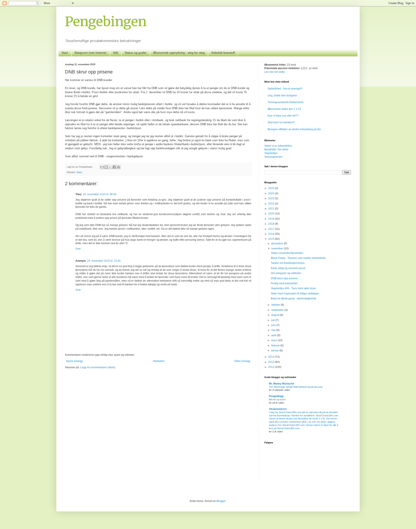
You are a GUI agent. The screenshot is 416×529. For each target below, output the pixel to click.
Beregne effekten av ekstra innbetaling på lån (294, 129)
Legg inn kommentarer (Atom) (97, 367)
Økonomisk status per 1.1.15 (284, 108)
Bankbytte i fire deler (276, 149)
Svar (78, 248)
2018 (271, 223)
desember (277, 243)
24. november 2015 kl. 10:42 (104, 260)
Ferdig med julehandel (284, 283)
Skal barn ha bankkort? (281, 122)
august (275, 314)
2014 (271, 356)
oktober (276, 304)
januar (275, 350)
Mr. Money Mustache (281, 383)
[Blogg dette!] (106, 167)
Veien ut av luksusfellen (278, 145)
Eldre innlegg (242, 361)
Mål (115, 52)
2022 (271, 203)
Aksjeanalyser (278, 409)
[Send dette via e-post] (102, 167)
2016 (271, 233)
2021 (271, 208)
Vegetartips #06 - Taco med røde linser (293, 288)
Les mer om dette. (274, 71)
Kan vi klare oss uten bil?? (283, 115)
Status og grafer (136, 52)
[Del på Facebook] (114, 167)
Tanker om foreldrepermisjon (288, 262)
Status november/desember (287, 253)
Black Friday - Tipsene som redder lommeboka (298, 258)
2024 (271, 193)
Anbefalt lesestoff (223, 52)
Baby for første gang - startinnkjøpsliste (293, 298)
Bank (79, 172)
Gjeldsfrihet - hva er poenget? (285, 88)
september (277, 310)
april (274, 335)
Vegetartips (271, 153)
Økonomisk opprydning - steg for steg (179, 52)
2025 (271, 188)
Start (65, 52)
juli (273, 320)
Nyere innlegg (74, 361)
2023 (271, 198)
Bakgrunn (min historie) (91, 52)
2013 (271, 361)
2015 (271, 238)
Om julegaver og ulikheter (286, 273)
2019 (271, 218)
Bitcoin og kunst (277, 399)
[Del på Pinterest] (118, 167)
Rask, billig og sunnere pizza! (288, 268)
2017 (271, 228)
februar (275, 345)
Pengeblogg (276, 396)
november (277, 248)
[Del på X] (110, 167)
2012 (271, 366)
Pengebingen (105, 21)
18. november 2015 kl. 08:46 (99, 194)
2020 (271, 213)
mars (274, 340)
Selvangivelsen (273, 156)
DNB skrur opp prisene (284, 278)
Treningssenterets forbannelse (286, 102)
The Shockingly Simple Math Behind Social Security (296, 387)
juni (273, 325)
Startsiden (159, 361)
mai (273, 330)
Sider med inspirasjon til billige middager (295, 293)
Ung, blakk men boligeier (282, 95)
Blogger (221, 501)
